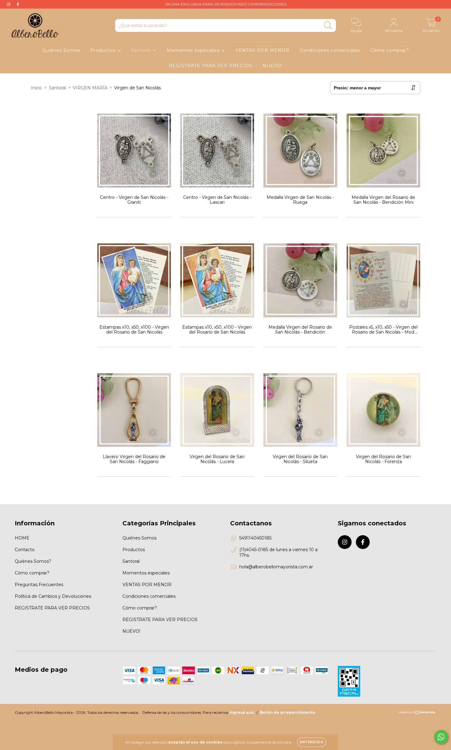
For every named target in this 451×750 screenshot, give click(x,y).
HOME (22, 538)
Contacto (25, 549)
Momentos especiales (194, 50)
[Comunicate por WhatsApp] (441, 737)
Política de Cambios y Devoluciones (53, 596)
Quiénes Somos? (33, 561)
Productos (104, 50)
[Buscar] (328, 25)
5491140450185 (255, 538)
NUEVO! (272, 65)
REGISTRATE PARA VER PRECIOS (210, 65)
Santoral (141, 50)
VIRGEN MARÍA (90, 88)
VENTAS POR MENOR (262, 50)
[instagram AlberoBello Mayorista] (9, 4)
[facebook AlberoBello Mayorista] (18, 4)
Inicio (36, 88)
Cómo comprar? (389, 50)
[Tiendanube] (417, 713)
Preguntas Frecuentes (39, 584)
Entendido (311, 742)
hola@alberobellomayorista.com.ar (276, 567)
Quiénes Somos (61, 50)
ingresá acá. (241, 712)
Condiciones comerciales (330, 50)
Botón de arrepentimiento (287, 712)
